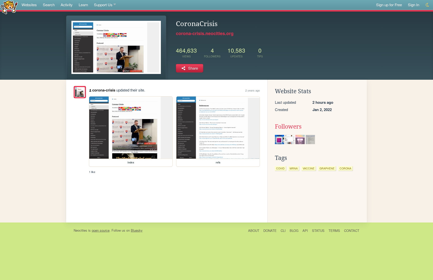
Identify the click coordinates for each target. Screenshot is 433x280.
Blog (294, 230)
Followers (288, 126)
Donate (270, 230)
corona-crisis (103, 90)
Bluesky (137, 230)
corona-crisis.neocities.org (205, 33)
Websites (29, 4)
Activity (67, 4)
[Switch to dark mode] (427, 5)
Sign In (413, 4)
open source (101, 230)
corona (345, 168)
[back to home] (9, 7)
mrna (294, 168)
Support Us (103, 4)
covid (280, 168)
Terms (334, 230)
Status (318, 230)
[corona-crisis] (80, 92)
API (305, 230)
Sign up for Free (389, 4)
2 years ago (252, 90)
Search (49, 4)
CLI (283, 230)
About (253, 230)
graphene (327, 168)
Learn (83, 4)
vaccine (308, 168)
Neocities (80, 230)
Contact (351, 230)
